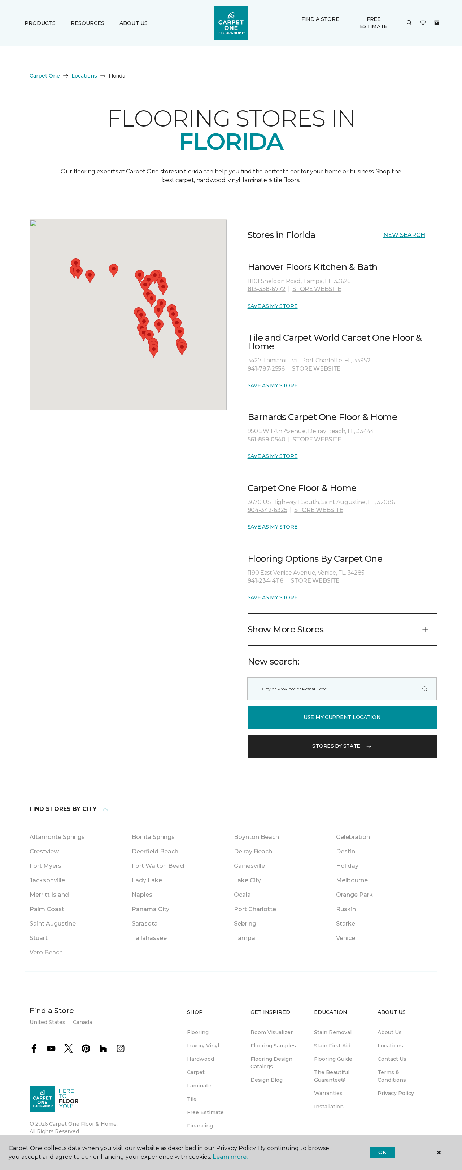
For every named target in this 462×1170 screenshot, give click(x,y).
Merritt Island (49, 894)
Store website (316, 289)
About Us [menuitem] (390, 1032)
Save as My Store (273, 306)
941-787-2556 (266, 368)
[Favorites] (423, 23)
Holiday (347, 865)
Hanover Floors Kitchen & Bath (313, 267)
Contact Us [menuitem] (392, 1059)
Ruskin (346, 909)
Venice (345, 938)
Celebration (353, 837)
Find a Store (320, 19)
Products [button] (40, 23)
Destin (345, 851)
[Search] (425, 689)
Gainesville (249, 865)
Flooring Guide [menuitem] (333, 1059)
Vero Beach (46, 952)
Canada (82, 1022)
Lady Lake (147, 880)
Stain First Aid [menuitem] (332, 1045)
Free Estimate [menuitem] (205, 1112)
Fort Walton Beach (159, 865)
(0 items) (436, 22)
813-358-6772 (267, 289)
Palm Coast (47, 909)
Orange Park (354, 894)
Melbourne (352, 880)
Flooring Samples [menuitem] (273, 1045)
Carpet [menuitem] (196, 1072)
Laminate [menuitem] (199, 1085)
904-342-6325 (267, 510)
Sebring (245, 923)
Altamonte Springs (57, 837)
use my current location (342, 717)
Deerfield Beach (155, 851)
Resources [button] (87, 23)
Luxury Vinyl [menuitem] (203, 1045)
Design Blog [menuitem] (266, 1080)
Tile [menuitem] (192, 1099)
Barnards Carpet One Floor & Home (322, 417)
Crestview (44, 851)
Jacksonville (47, 880)
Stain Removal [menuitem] (333, 1032)
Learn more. (230, 1156)
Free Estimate (373, 23)
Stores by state (336, 746)
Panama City (150, 909)
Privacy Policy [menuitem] (396, 1093)
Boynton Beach (256, 837)
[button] (409, 23)
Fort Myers (45, 865)
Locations (84, 75)
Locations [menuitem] (390, 1045)
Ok (382, 1152)
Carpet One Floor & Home (302, 488)
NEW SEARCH (404, 234)
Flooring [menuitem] (198, 1032)
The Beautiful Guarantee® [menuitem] (331, 1076)
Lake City (247, 880)
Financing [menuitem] (200, 1125)
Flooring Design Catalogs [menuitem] (271, 1063)
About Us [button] (133, 23)
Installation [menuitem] (329, 1106)
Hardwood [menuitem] (200, 1059)
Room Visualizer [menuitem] (271, 1032)
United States (47, 1022)
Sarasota (145, 923)
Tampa (244, 938)
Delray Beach (253, 851)
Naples (142, 894)
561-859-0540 (267, 439)
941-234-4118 (266, 580)
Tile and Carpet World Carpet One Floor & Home (335, 342)
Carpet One (45, 75)
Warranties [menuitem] (328, 1093)
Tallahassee (149, 938)
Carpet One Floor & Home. (83, 1124)
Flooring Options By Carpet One (315, 558)
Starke (345, 923)
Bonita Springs (153, 837)
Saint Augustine (53, 923)
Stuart (39, 938)
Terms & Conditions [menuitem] (392, 1076)
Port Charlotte (255, 909)
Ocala (242, 894)
